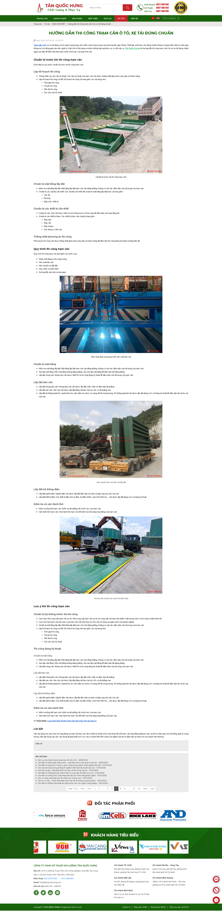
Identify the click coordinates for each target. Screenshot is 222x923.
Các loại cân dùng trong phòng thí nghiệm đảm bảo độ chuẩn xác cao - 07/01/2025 (72, 768)
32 (139, 788)
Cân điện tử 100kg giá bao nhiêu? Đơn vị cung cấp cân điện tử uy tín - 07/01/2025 (71, 773)
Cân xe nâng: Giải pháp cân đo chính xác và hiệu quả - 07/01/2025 (65, 778)
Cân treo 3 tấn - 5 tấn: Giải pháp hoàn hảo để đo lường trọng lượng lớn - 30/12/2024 (72, 780)
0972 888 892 (67, 878)
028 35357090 (50, 878)
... (103, 788)
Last (152, 788)
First (82, 788)
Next (145, 788)
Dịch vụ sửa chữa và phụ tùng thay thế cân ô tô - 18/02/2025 (63, 760)
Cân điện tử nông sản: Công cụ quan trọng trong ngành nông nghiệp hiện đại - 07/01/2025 (75, 765)
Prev (89, 788)
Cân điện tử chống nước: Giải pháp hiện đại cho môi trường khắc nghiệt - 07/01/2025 (72, 775)
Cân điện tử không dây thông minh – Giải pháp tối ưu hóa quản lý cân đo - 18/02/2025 (73, 762)
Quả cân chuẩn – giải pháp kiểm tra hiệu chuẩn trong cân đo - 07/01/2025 (68, 770)
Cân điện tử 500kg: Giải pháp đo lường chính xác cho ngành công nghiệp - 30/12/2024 (73, 783)
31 (134, 788)
